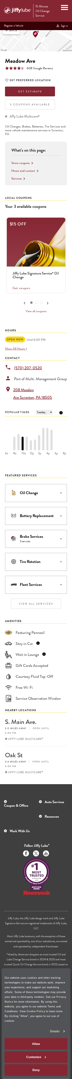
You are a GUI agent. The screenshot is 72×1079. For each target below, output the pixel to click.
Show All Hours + (16, 348)
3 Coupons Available (30, 104)
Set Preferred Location (30, 80)
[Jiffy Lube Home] (17, 11)
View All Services (36, 604)
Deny (36, 1070)
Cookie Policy (36, 1011)
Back (11, 30)
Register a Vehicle (13, 26)
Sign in (64, 26)
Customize (33, 1057)
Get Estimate (30, 91)
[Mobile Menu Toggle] (64, 8)
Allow (36, 1043)
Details (55, 1031)
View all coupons (36, 311)
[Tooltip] (61, 412)
